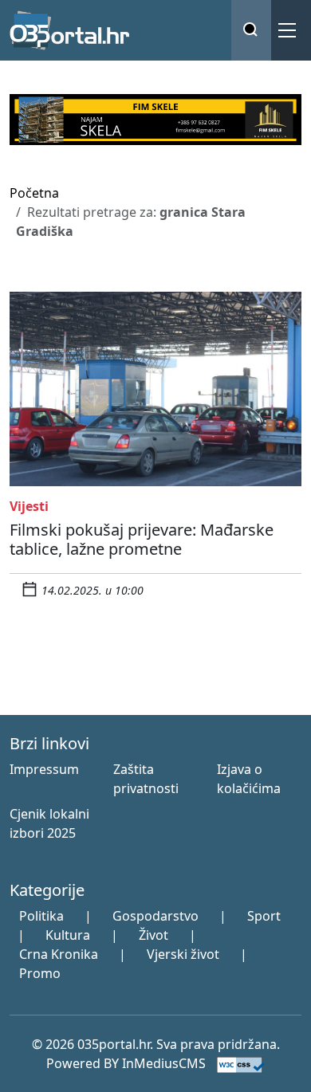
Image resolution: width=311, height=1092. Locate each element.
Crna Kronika (58, 954)
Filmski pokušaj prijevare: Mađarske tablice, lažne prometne (142, 539)
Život (153, 935)
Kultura (67, 935)
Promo (40, 973)
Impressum (44, 769)
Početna (34, 193)
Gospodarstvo (155, 916)
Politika (41, 916)
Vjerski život (183, 954)
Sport (264, 916)
